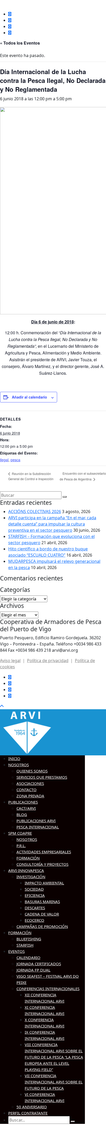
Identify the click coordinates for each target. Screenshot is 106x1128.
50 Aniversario (31, 1106)
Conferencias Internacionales (48, 988)
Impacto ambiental (44, 882)
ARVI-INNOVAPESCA (26, 870)
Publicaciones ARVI (36, 820)
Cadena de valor (42, 914)
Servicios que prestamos (41, 777)
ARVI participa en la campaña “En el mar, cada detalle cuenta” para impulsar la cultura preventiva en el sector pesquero (52, 524)
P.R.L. (21, 845)
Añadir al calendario (29, 397)
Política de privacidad (47, 660)
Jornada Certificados (38, 963)
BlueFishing (28, 938)
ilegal (4, 459)
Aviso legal (10, 660)
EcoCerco (34, 920)
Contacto (26, 789)
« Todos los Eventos (20, 43)
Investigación (30, 876)
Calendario (28, 957)
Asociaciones (30, 783)
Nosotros (18, 764)
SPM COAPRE (20, 833)
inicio (14, 758)
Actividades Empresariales (43, 851)
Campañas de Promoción (42, 926)
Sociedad (34, 889)
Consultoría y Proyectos (42, 864)
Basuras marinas (42, 901)
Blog (21, 814)
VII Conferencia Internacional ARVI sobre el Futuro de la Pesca (54, 1082)
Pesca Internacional (37, 826)
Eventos (16, 951)
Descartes (35, 907)
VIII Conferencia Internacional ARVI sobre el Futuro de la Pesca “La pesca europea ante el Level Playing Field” (54, 1057)
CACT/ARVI (26, 808)
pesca (15, 459)
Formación (28, 858)
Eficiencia (35, 895)
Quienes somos (32, 771)
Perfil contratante (28, 1113)
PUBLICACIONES (23, 802)
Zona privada (30, 795)
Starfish (24, 945)
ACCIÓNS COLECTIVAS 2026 (34, 511)
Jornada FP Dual (33, 970)
